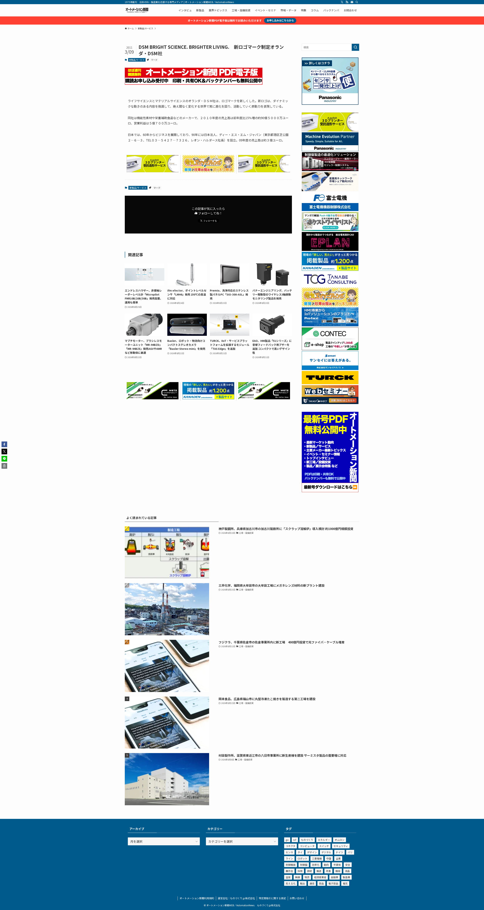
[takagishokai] (330, 403)
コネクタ (290, 846)
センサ (289, 852)
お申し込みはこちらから (280, 20)
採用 (300, 871)
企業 (338, 858)
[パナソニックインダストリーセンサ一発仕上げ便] (330, 104)
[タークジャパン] (330, 383)
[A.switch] (152, 171)
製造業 (346, 877)
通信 (311, 883)
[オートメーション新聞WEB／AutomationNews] (137, 10)
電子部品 (333, 883)
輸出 (302, 883)
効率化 (315, 865)
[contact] (351, 2)
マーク (154, 59)
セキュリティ (341, 846)
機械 (337, 871)
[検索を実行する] (355, 47)
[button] (4, 444)
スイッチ (324, 846)
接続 (309, 871)
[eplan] (330, 250)
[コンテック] (330, 349)
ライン (289, 858)
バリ (350, 852)
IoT (294, 840)
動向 (326, 865)
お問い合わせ (297, 898)
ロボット (302, 858)
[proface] (330, 325)
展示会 (289, 871)
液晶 (347, 871)
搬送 (318, 871)
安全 (347, 865)
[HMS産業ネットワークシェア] (330, 190)
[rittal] (330, 170)
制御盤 (303, 865)
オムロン (339, 840)
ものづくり (307, 840)
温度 (288, 877)
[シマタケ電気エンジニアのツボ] (208, 171)
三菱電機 (317, 858)
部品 (321, 883)
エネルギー (324, 840)
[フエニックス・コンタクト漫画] (330, 230)
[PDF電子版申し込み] (193, 83)
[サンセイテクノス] (330, 369)
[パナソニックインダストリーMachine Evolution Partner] (330, 150)
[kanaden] (208, 398)
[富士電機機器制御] (330, 210)
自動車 (334, 877)
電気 (345, 883)
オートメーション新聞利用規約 (197, 898)
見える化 (291, 883)
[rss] (346, 2)
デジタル (326, 852)
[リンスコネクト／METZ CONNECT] (152, 398)
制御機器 (291, 865)
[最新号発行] (330, 491)
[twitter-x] (342, 2)
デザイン (312, 852)
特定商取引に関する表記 (272, 898)
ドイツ (339, 852)
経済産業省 (320, 877)
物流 (307, 877)
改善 (328, 871)
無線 (297, 877)
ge (287, 840)
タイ (300, 852)
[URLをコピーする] (4, 466)
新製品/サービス (136, 59)
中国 (328, 858)
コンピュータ (307, 846)
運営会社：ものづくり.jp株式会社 (236, 898)
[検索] (356, 2)
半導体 (337, 865)
